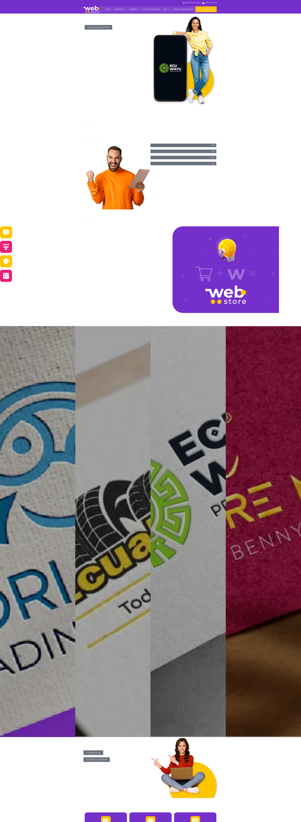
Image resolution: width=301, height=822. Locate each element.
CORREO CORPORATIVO (183, 9)
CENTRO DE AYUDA (192, 3)
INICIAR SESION (211, 3)
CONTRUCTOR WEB (151, 9)
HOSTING (133, 9)
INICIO (108, 9)
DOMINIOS (118, 9)
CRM (165, 9)
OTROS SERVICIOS (205, 9)
